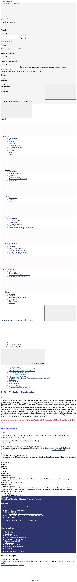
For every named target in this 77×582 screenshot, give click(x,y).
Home (7, 342)
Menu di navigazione (38, 363)
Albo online (8, 548)
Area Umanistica (14, 385)
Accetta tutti (31, 441)
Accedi (4, 26)
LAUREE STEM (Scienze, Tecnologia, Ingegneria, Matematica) (29, 378)
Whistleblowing (10, 543)
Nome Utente (24, 36)
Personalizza (5, 441)
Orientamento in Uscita (12, 344)
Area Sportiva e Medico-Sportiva (19, 387)
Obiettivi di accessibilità (12, 541)
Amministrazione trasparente (14, 546)
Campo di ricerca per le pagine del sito (13, 320)
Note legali (8, 534)
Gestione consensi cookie (13, 544)
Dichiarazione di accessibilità (14, 539)
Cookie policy (9, 532)
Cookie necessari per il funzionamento (13, 455)
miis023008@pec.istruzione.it (26, 515)
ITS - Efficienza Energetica (17, 376)
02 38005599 (12, 512)
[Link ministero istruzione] (10, 3)
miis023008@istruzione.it (25, 514)
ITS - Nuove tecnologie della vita (19, 372)
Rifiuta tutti (17, 441)
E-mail (22, 67)
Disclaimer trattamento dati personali (12, 565)
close (3, 119)
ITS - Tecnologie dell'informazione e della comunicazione (27, 369)
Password (23, 38)
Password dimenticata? (8, 41)
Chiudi (3, 78)
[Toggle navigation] (16, 110)
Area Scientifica (14, 383)
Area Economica (14, 381)
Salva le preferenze (16, 495)
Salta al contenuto (6, 2)
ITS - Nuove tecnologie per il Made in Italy (22, 371)
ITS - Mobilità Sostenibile (17, 374)
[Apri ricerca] (60, 92)
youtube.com (5, 462)
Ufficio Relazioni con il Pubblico (15, 537)
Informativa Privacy (11, 535)
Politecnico (12, 380)
